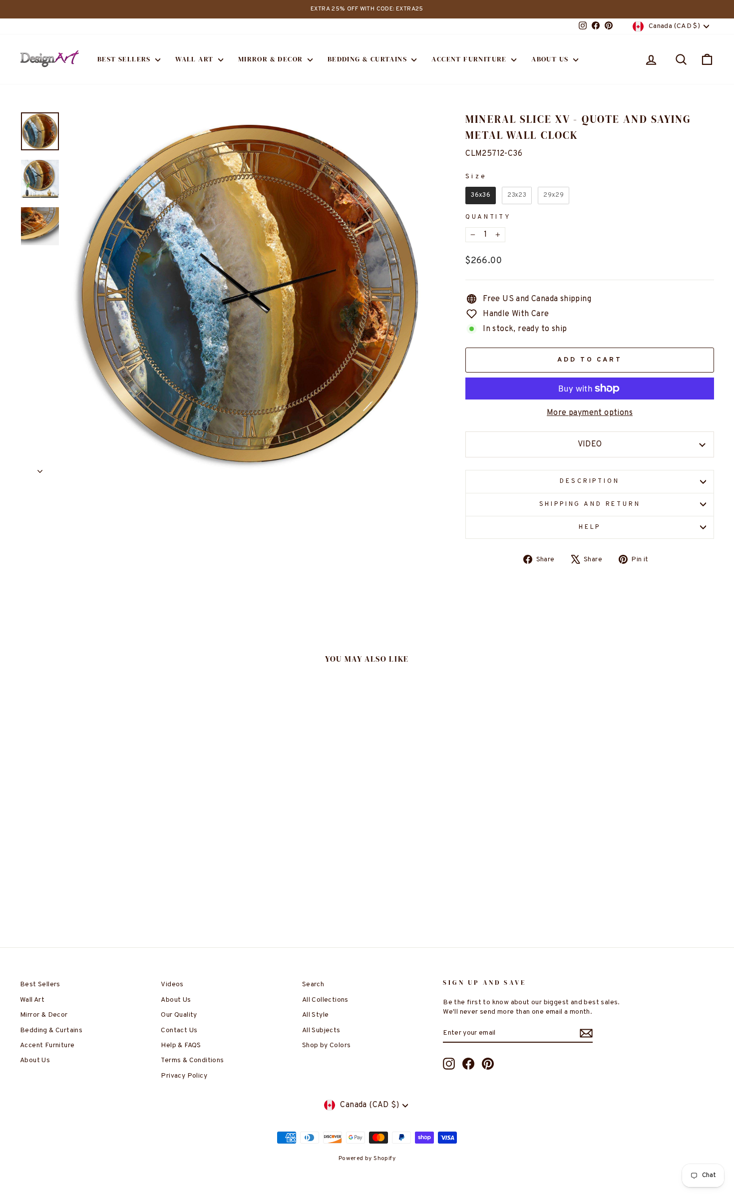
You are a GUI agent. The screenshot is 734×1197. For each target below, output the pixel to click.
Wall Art (195, 59)
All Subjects (321, 1030)
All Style (315, 1015)
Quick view (102, 844)
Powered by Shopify (367, 1159)
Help (590, 527)
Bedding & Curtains (368, 59)
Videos (172, 984)
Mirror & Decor (271, 59)
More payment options (590, 413)
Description (589, 481)
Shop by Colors (326, 1045)
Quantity (488, 217)
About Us (551, 59)
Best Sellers (125, 59)
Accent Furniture (470, 59)
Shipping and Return (590, 504)
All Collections (325, 1000)
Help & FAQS (181, 1045)
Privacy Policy (184, 1076)
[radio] (480, 195)
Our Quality (179, 1015)
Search (313, 984)
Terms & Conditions (192, 1060)
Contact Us (179, 1030)
